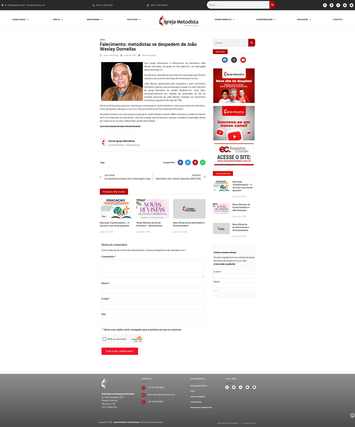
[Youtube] (345, 5)
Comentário (109, 256)
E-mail (106, 299)
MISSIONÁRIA (93, 19)
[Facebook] (225, 60)
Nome (106, 283)
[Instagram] (338, 5)
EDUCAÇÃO (302, 19)
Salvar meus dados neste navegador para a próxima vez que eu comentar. (143, 329)
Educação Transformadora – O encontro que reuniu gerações (114, 224)
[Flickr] (351, 5)
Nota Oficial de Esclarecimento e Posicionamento (189, 224)
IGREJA (56, 19)
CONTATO (337, 19)
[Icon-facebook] (325, 5)
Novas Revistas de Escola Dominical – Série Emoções (149, 224)
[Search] (272, 5)
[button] (180, 162)
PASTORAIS (132, 19)
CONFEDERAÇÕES (264, 19)
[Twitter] (332, 5)
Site (104, 314)
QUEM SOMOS (19, 19)
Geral (103, 40)
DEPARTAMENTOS (223, 19)
